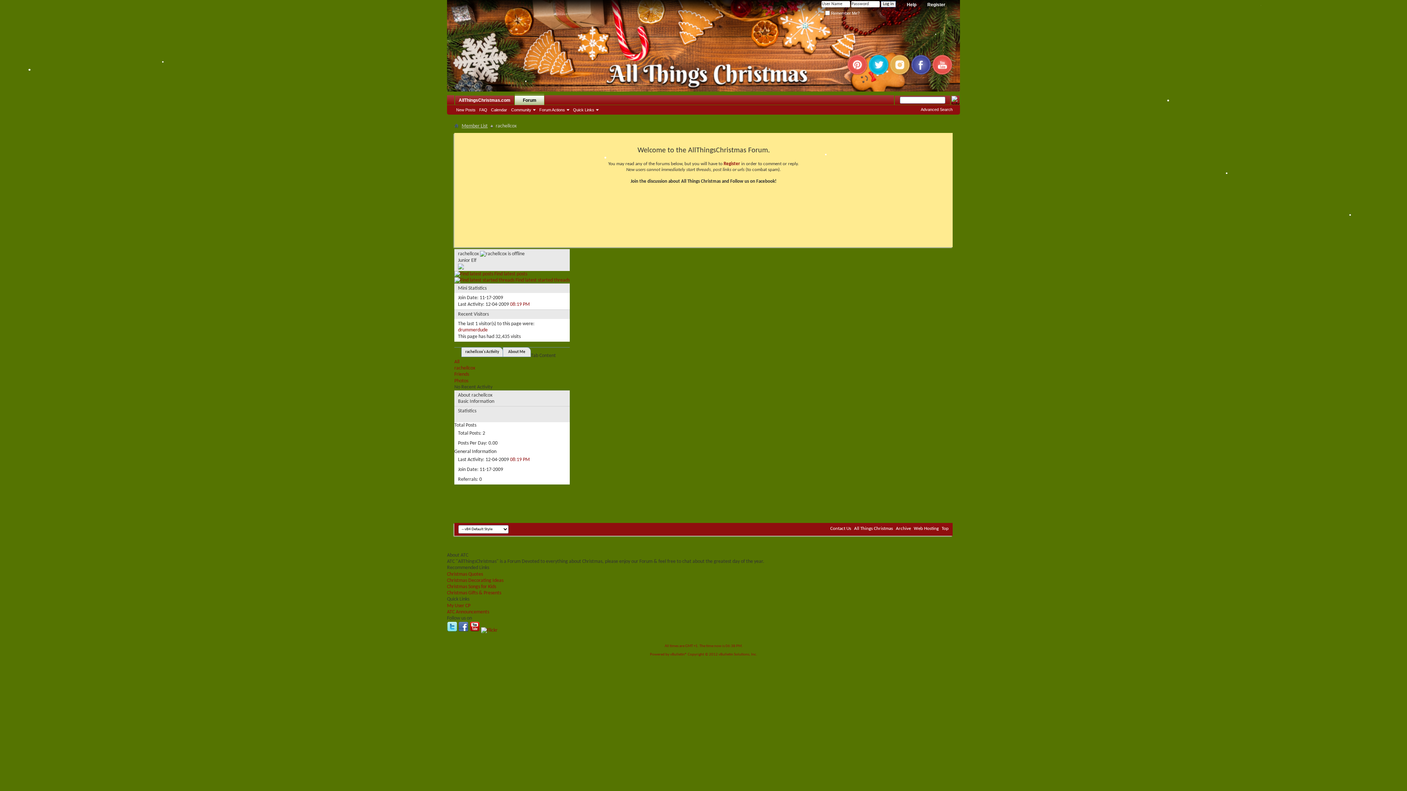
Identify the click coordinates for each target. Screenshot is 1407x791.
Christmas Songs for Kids (471, 587)
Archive (903, 528)
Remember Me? (845, 13)
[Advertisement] (703, 500)
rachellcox (464, 368)
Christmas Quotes (465, 574)
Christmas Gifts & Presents (474, 593)
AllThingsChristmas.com (484, 100)
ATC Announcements (468, 612)
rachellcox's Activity (482, 352)
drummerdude (473, 330)
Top (945, 528)
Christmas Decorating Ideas (475, 580)
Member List (475, 126)
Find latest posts (510, 274)
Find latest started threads (542, 280)
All (456, 362)
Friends (461, 374)
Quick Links (583, 110)
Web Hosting (926, 528)
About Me (516, 352)
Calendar (499, 110)
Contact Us (840, 528)
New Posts (466, 110)
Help (911, 4)
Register (936, 4)
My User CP (458, 606)
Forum (529, 100)
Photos (461, 381)
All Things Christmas (873, 528)
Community (521, 110)
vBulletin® (678, 655)
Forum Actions (552, 110)
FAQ (483, 110)
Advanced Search (937, 109)
